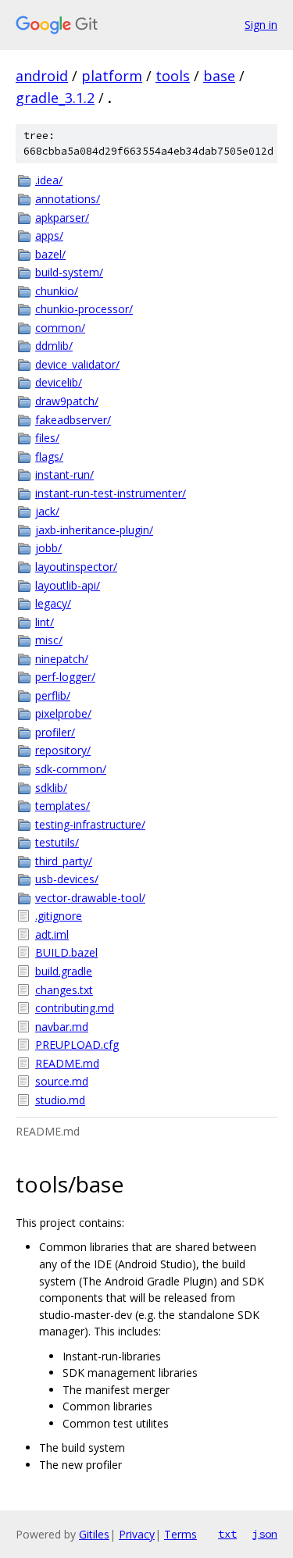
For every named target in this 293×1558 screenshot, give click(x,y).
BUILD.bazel (66, 952)
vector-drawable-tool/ (90, 897)
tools (172, 75)
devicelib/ (58, 382)
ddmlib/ (54, 345)
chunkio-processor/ (84, 308)
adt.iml (52, 934)
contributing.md (74, 1007)
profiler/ (55, 732)
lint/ (44, 622)
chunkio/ (56, 290)
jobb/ (48, 547)
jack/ (47, 511)
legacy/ (53, 603)
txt (227, 1534)
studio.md (60, 1100)
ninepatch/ (61, 658)
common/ (60, 327)
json (264, 1534)
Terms (180, 1534)
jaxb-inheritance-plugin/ (94, 529)
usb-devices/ (66, 879)
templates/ (62, 805)
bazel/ (50, 254)
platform (111, 75)
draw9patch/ (66, 401)
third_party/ (63, 861)
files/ (47, 437)
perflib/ (52, 695)
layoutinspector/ (76, 566)
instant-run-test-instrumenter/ (110, 493)
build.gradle (63, 971)
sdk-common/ (70, 768)
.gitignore (58, 915)
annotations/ (67, 198)
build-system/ (69, 272)
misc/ (49, 640)
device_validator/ (77, 364)
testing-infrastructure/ (90, 824)
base (219, 75)
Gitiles (94, 1534)
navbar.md (61, 1026)
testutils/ (57, 842)
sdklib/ (51, 787)
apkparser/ (62, 217)
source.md (61, 1081)
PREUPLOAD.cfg (77, 1044)
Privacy (137, 1534)
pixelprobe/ (63, 713)
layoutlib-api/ (67, 585)
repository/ (63, 750)
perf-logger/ (65, 676)
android (42, 75)
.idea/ (49, 180)
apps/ (49, 235)
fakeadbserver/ (73, 419)
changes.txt (64, 989)
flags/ (49, 456)
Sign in (261, 24)
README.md (67, 1063)
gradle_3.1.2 (55, 97)
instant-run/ (64, 474)
